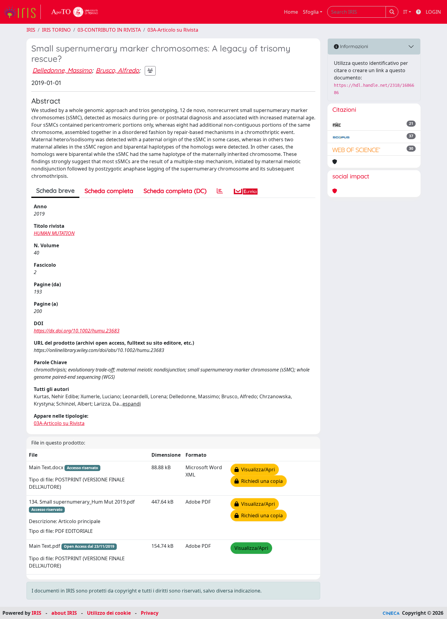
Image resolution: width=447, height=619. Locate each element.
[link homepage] (22, 12)
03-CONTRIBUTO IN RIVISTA (109, 29)
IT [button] (405, 12)
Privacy (149, 613)
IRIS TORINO (56, 29)
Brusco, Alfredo (117, 70)
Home (291, 12)
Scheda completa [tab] (109, 191)
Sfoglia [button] (311, 12)
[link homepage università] (75, 12)
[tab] (220, 191)
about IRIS (64, 613)
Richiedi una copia (261, 481)
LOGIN (433, 12)
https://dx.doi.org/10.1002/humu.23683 (77, 330)
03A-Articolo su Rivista (172, 29)
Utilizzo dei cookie (109, 613)
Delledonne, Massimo (62, 70)
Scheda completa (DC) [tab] (175, 191)
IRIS (30, 29)
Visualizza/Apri (257, 469)
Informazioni (353, 46)
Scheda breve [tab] (55, 190)
